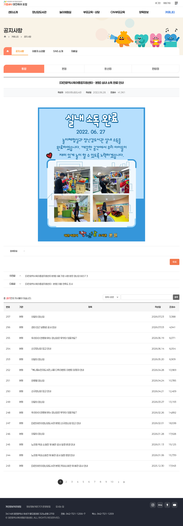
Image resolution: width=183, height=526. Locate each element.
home (5, 36)
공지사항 (27, 36)
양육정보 (143, 12)
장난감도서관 (39, 12)
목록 (174, 262)
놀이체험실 (65, 12)
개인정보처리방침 (13, 506)
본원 (64, 68)
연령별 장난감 (37, 380)
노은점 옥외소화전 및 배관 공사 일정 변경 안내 (52, 455)
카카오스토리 (167, 505)
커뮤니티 (170, 12)
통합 (24, 68)
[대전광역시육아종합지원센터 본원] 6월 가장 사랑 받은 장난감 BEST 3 (56, 276)
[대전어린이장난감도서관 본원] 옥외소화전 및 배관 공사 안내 (59, 465)
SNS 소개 (58, 51)
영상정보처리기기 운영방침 (38, 506)
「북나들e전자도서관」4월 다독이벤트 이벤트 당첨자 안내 (57, 369)
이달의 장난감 (37, 316)
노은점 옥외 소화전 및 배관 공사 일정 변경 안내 (53, 444)
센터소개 (13, 12)
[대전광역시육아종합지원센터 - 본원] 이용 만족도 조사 (49, 284)
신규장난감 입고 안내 (41, 348)
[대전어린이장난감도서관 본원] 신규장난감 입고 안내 (56, 423)
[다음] (118, 482)
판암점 (155, 68)
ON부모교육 (118, 12)
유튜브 (175, 505)
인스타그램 (153, 505)
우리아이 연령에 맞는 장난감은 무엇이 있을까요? (54, 338)
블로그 (160, 505)
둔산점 (108, 68)
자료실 (74, 51)
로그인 (158, 3)
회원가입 (167, 3)
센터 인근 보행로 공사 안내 (43, 327)
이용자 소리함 (38, 51)
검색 (176, 297)
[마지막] (124, 482)
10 (112, 482)
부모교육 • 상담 (91, 12)
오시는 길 (60, 506)
